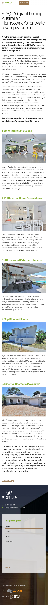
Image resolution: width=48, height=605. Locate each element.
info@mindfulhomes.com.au (15, 507)
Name (8, 527)
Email (8, 537)
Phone (8, 532)
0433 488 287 (24, 3)
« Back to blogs (8, 480)
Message (9, 542)
